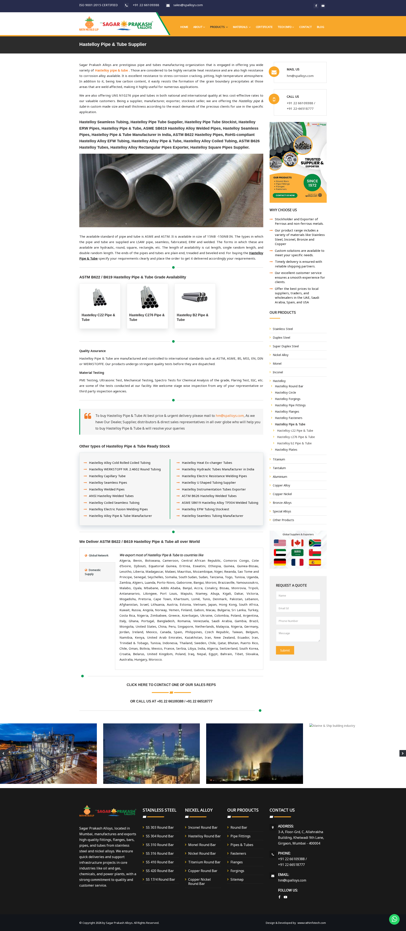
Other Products (283, 520)
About (198, 26)
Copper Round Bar (202, 870)
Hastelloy (279, 381)
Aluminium (280, 476)
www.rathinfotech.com (312, 922)
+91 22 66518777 (199, 701)
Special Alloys (282, 511)
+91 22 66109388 (146, 4)
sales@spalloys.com (188, 4)
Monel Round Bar (202, 844)
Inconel (278, 372)
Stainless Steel (283, 329)
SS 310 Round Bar (160, 844)
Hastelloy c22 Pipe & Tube (295, 430)
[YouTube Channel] (285, 897)
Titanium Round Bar (204, 861)
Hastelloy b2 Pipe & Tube (294, 443)
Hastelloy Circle (285, 392)
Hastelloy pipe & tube (111, 70)
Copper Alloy (281, 485)
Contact (305, 26)
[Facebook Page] (279, 897)
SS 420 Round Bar (160, 870)
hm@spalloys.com (230, 415)
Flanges (236, 861)
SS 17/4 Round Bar (160, 879)
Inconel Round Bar (203, 827)
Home (184, 26)
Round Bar (238, 827)
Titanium (279, 459)
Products (217, 26)
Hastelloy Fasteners (288, 418)
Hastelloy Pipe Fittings (290, 405)
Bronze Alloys (282, 502)
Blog (320, 26)
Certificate (264, 26)
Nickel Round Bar (202, 853)
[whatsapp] (394, 919)
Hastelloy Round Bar (289, 386)
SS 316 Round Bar (160, 853)
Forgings (237, 870)
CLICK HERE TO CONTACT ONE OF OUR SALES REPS (171, 685)
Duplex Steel (281, 337)
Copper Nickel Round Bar (199, 881)
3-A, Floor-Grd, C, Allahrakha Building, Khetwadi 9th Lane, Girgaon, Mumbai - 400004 (301, 837)
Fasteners (238, 853)
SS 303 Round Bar (160, 827)
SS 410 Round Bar (160, 861)
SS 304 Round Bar (160, 835)
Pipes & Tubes (241, 844)
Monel (277, 363)
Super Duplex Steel (286, 346)
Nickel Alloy (280, 355)
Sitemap (237, 879)
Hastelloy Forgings (287, 399)
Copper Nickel (282, 494)
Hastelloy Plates (286, 449)
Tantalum (279, 468)
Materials (240, 26)
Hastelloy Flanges (287, 411)
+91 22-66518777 (300, 108)
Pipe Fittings (240, 835)
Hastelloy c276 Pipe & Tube (296, 437)
